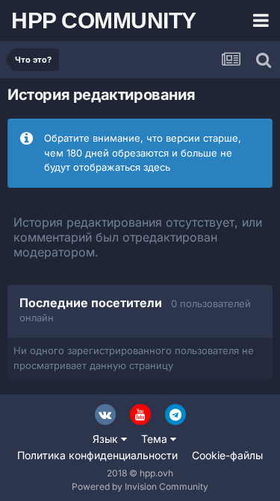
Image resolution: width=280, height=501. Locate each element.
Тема (155, 438)
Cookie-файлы (227, 455)
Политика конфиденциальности (97, 455)
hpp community (103, 20)
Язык (107, 438)
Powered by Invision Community (140, 486)
